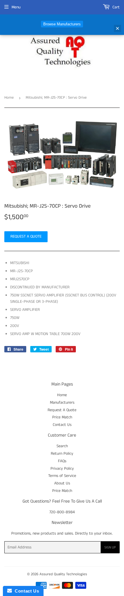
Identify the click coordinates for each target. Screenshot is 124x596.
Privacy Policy (62, 468)
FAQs (62, 461)
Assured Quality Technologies (63, 574)
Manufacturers (62, 402)
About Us (62, 483)
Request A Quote (62, 410)
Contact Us (62, 425)
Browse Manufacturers (62, 24)
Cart (115, 7)
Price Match (62, 417)
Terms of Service (62, 476)
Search (62, 446)
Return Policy (62, 453)
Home (9, 97)
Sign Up (110, 547)
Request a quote (26, 236)
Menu (16, 7)
